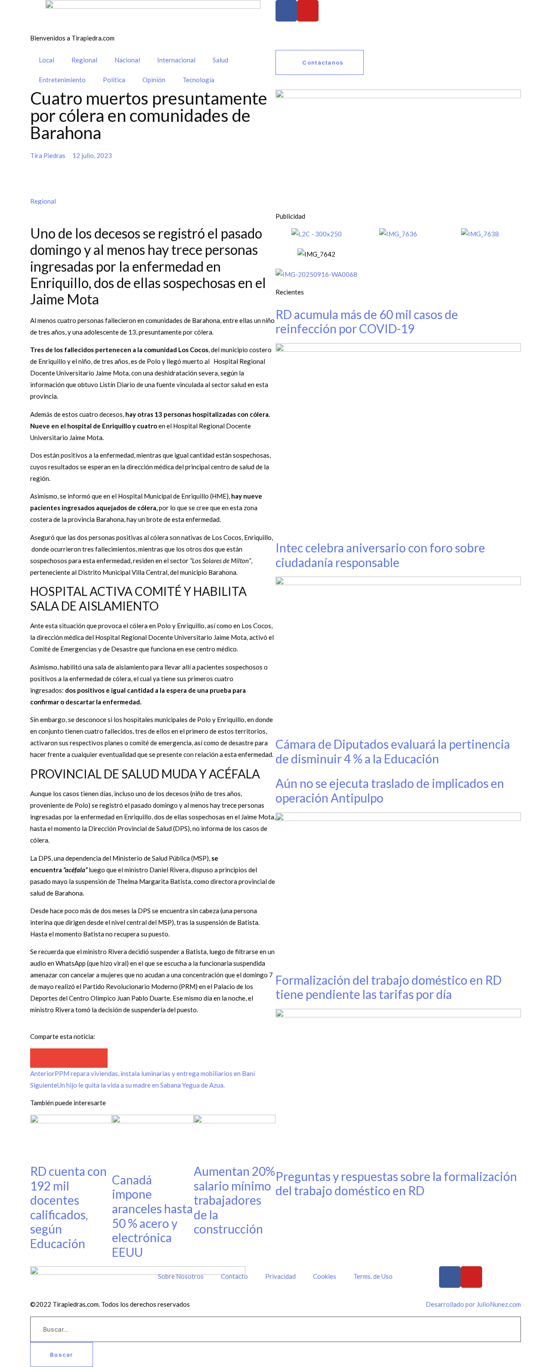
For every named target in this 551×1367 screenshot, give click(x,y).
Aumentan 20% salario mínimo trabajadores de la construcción (234, 1200)
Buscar (61, 1354)
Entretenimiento (62, 80)
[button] (40, 1058)
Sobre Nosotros (181, 1276)
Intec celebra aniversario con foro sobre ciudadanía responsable (380, 555)
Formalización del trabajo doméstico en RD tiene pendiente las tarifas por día (388, 987)
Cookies (324, 1276)
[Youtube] (308, 11)
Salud (220, 60)
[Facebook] (286, 11)
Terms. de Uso (373, 1276)
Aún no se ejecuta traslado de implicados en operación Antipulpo (390, 790)
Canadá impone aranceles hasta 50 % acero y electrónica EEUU (152, 1215)
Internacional (176, 60)
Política (114, 80)
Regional (84, 60)
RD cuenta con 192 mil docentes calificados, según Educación (68, 1207)
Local (46, 60)
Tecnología (198, 80)
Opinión (153, 80)
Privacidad (280, 1276)
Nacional (127, 60)
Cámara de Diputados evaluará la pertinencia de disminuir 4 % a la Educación (393, 751)
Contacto (234, 1276)
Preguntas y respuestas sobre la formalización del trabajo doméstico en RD (396, 1183)
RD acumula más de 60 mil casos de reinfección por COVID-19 (367, 321)
